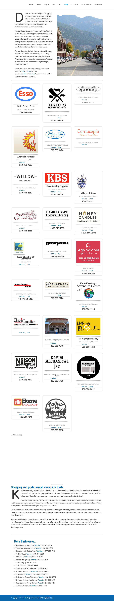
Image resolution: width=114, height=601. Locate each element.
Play (45, 5)
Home (31, 5)
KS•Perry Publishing (46, 598)
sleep (29, 71)
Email (59, 118)
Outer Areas (85, 5)
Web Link (84, 100)
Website (37, 545)
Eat (53, 5)
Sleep (59, 5)
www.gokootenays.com (26, 74)
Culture (73, 5)
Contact (39, 5)
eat (23, 71)
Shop (66, 5)
